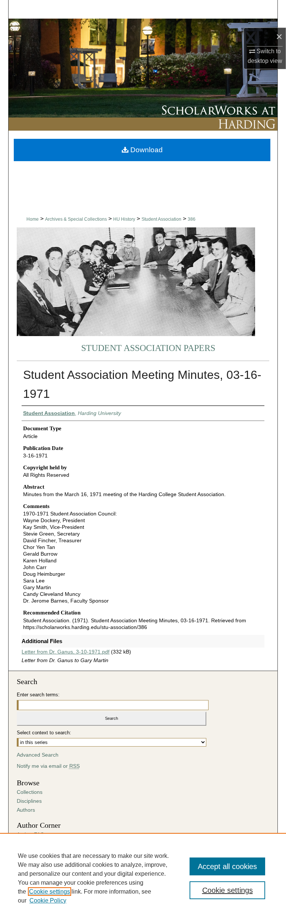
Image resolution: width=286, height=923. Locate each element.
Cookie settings (49, 891)
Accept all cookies (227, 866)
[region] (143, 878)
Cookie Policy (47, 900)
